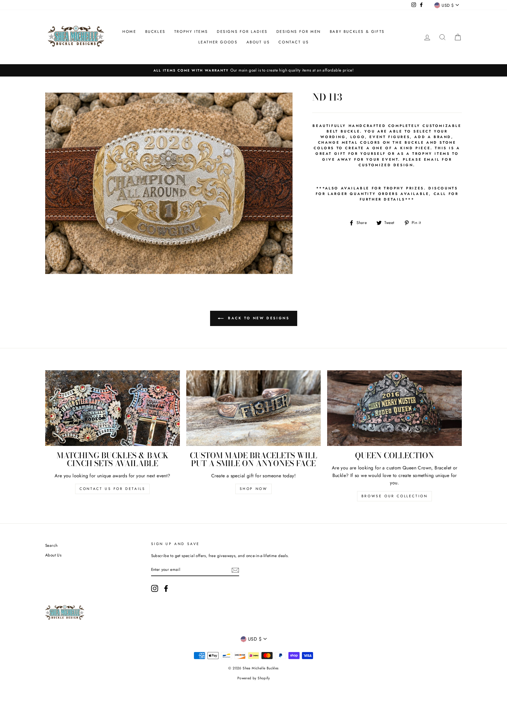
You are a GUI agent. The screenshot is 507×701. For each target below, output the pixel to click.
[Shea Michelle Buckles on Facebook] (166, 588)
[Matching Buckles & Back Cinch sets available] (112, 408)
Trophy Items (191, 31)
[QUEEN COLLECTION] (394, 408)
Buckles (155, 31)
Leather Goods (218, 42)
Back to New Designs (258, 318)
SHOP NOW (254, 488)
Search (51, 545)
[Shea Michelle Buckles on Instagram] (154, 588)
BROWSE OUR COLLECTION (394, 496)
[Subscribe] (235, 569)
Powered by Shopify (253, 678)
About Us (258, 42)
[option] (253, 70)
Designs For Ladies (242, 31)
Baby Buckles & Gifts (357, 31)
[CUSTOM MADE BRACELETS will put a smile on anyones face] (253, 408)
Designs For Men (298, 31)
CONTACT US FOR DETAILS (112, 488)
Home (129, 31)
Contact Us (293, 42)
